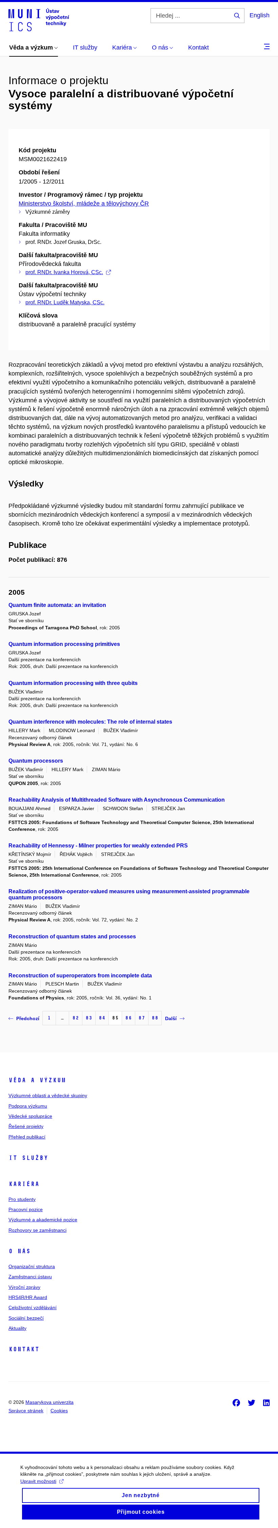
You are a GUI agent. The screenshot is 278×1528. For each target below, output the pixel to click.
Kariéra (23, 1184)
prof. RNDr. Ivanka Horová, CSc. (64, 272)
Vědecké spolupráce (30, 1116)
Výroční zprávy (24, 1287)
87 (141, 1018)
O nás (19, 1251)
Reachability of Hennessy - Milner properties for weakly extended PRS (98, 845)
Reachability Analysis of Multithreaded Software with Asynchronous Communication (116, 800)
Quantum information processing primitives (64, 644)
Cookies (59, 1410)
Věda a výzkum (37, 1080)
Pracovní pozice (25, 1209)
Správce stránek (25, 1410)
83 (88, 1018)
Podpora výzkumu (27, 1106)
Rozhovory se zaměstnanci (37, 1230)
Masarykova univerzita (49, 1402)
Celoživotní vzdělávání (32, 1307)
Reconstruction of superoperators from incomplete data (80, 975)
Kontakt (23, 1349)
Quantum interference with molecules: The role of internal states (90, 722)
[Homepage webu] (38, 19)
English (260, 15)
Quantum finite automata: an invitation (57, 605)
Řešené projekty (25, 1126)
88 (155, 1018)
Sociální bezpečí (26, 1318)
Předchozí (27, 1018)
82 (75, 1018)
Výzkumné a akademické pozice (42, 1219)
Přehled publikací (26, 1137)
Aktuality (17, 1328)
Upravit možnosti (38, 1481)
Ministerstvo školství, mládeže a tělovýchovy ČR (84, 203)
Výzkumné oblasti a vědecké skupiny (47, 1095)
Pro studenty (22, 1199)
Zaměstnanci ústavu (30, 1276)
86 (128, 1018)
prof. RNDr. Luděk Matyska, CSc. (64, 302)
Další (171, 1018)
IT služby (28, 1158)
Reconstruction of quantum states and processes (72, 936)
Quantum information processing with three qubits (73, 683)
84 (102, 1018)
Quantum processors (35, 761)
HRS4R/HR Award (27, 1297)
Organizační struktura (31, 1266)
